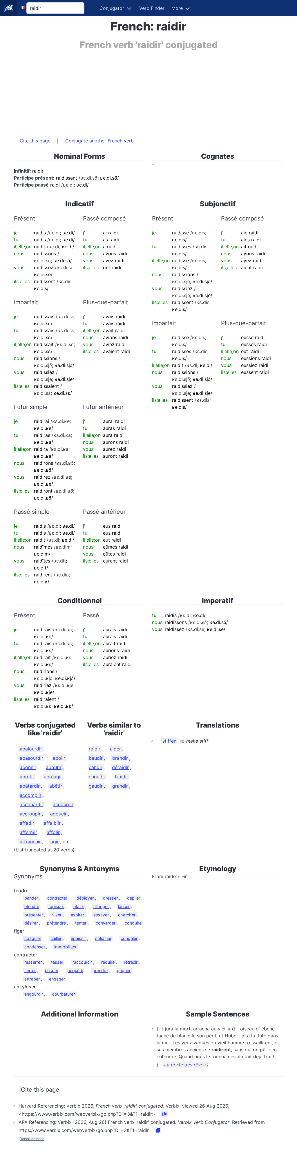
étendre (31, 906)
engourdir (33, 994)
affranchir (30, 841)
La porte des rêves (185, 1065)
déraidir (120, 767)
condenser (34, 946)
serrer (30, 970)
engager (57, 978)
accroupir (30, 814)
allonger (101, 906)
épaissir (78, 938)
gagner (124, 970)
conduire (133, 922)
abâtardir (30, 786)
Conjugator (111, 8)
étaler (78, 906)
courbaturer (63, 994)
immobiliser (65, 946)
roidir (94, 749)
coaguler (32, 938)
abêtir (55, 786)
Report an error (32, 1139)
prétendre (56, 922)
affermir (28, 832)
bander (31, 898)
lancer (124, 906)
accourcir (63, 804)
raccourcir (82, 962)
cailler (55, 938)
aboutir (53, 767)
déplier (133, 898)
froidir (121, 776)
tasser (57, 962)
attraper (32, 978)
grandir (120, 786)
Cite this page (35, 141)
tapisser (56, 906)
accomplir (30, 795)
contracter (57, 898)
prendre (100, 970)
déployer (85, 898)
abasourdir (31, 758)
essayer (101, 914)
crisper (51, 970)
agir (54, 841)
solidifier (103, 938)
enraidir (97, 776)
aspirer (77, 914)
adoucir (58, 814)
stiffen (169, 741)
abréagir (53, 776)
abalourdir (31, 749)
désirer (31, 922)
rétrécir (130, 962)
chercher (126, 914)
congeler (129, 938)
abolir (59, 758)
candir (95, 767)
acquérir (75, 970)
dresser (110, 898)
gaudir (96, 786)
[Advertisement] (148, 90)
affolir (53, 832)
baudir (96, 758)
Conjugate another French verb (99, 141)
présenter (33, 914)
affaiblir (52, 823)
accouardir (31, 804)
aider (115, 749)
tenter (80, 922)
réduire (108, 962)
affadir (27, 823)
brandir (120, 758)
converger (105, 922)
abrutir (27, 776)
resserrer (33, 962)
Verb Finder (151, 8)
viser (56, 914)
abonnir (28, 767)
